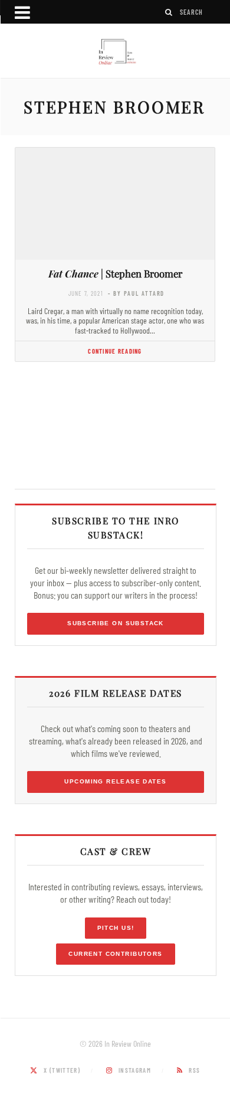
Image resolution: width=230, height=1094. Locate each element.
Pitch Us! (115, 928)
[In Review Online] (115, 52)
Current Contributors (115, 954)
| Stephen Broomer (115, 273)
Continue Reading (115, 351)
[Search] (169, 12)
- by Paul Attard (136, 293)
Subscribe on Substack (115, 623)
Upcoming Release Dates (115, 781)
